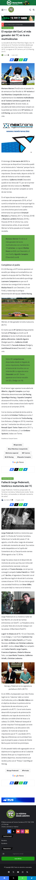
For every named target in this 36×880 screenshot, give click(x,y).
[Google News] (18, 462)
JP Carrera (26, 453)
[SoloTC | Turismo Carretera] (16, 9)
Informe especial (12, 453)
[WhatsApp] (20, 59)
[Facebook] (11, 59)
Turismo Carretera (7, 28)
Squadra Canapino (24, 457)
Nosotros (4, 840)
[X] (16, 59)
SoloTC (5, 55)
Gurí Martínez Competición (18, 449)
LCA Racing (10, 457)
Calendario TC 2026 (10, 25)
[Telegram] (25, 59)
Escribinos (4, 843)
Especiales (18, 445)
